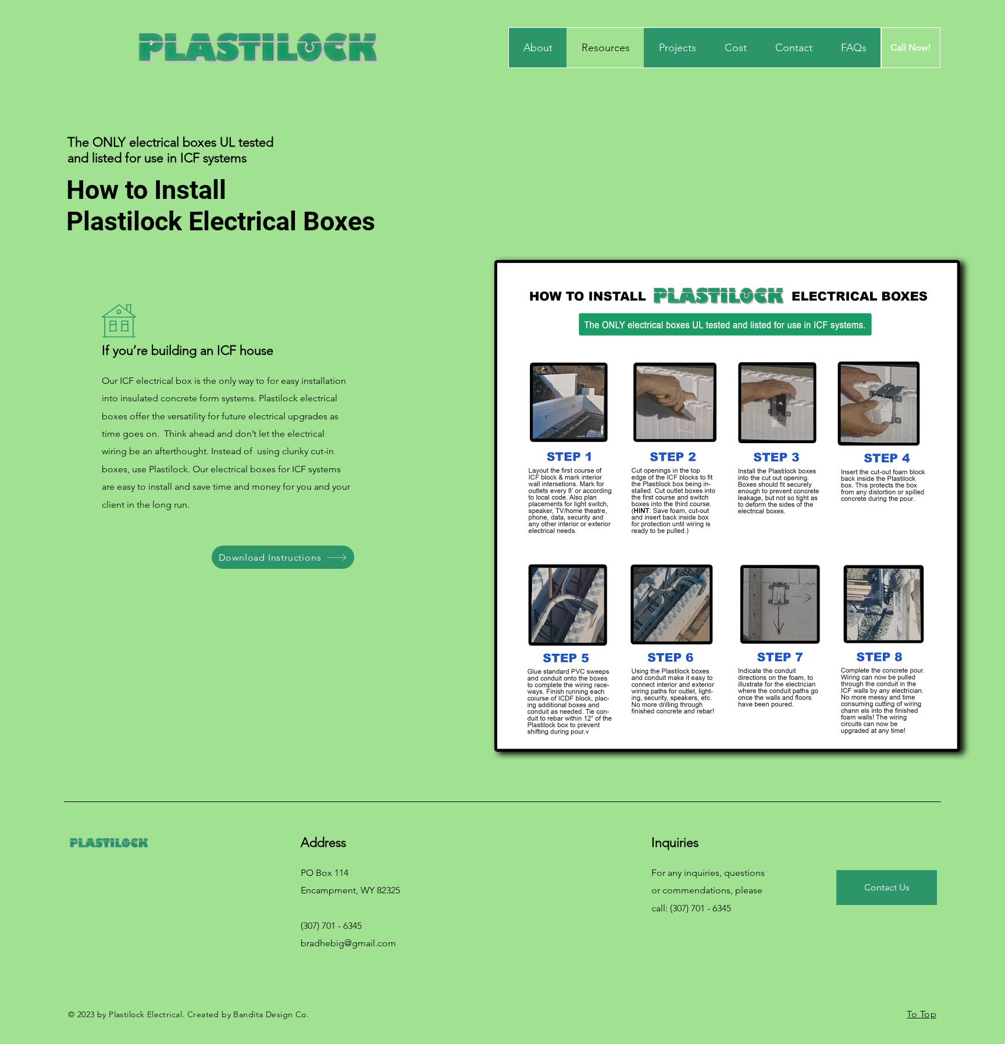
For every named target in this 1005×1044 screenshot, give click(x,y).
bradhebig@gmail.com (348, 943)
